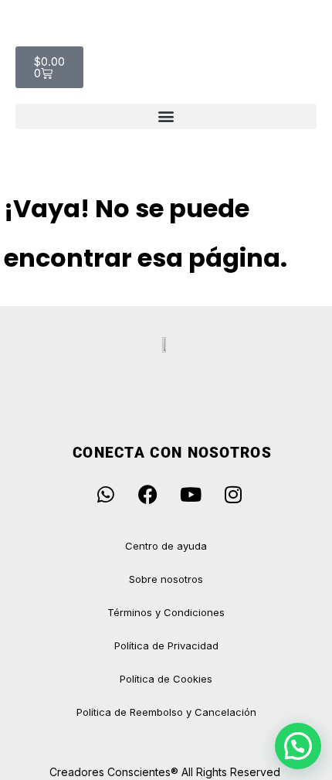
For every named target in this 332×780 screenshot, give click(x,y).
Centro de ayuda (166, 546)
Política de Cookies (166, 679)
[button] (166, 116)
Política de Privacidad (166, 645)
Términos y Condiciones (166, 612)
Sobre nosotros (166, 579)
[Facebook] (148, 494)
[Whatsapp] (105, 494)
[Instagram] (233, 494)
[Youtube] (190, 494)
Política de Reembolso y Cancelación (166, 712)
